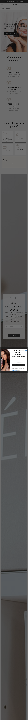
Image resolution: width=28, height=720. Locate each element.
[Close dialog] (26, 350)
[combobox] (13, 362)
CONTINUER (18, 364)
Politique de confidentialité (14, 370)
